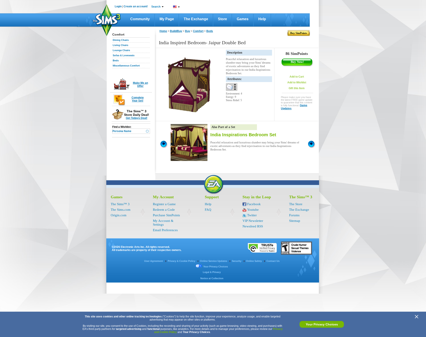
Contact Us (273, 261)
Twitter (252, 215)
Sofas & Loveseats (123, 55)
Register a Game (164, 204)
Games (242, 19)
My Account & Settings (163, 222)
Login (118, 6)
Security (237, 261)
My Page (167, 19)
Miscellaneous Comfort (126, 65)
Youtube (253, 209)
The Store (295, 204)
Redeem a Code (164, 209)
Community (140, 19)
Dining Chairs (121, 40)
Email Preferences (165, 230)
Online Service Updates (214, 261)
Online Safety (254, 261)
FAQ (208, 209)
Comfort (198, 31)
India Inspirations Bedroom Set (243, 134)
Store (222, 19)
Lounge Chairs (121, 50)
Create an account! (136, 6)
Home (163, 31)
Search (155, 6)
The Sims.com (120, 209)
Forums (294, 215)
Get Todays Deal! (136, 118)
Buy (187, 31)
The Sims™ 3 (120, 204)
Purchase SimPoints (166, 215)
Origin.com (118, 215)
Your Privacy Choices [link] (215, 266)
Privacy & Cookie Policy (182, 261)
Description (234, 52)
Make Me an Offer (140, 84)
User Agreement (154, 261)
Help (262, 19)
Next (312, 143)
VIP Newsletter (253, 221)
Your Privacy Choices (322, 324)
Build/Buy (176, 31)
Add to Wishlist (296, 82)
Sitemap (294, 221)
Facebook (254, 204)
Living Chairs (120, 45)
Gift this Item (297, 88)
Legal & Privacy (212, 272)
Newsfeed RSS (253, 226)
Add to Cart (297, 76)
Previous (163, 143)
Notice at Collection (211, 278)
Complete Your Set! (138, 99)
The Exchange (196, 19)
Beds (116, 60)
